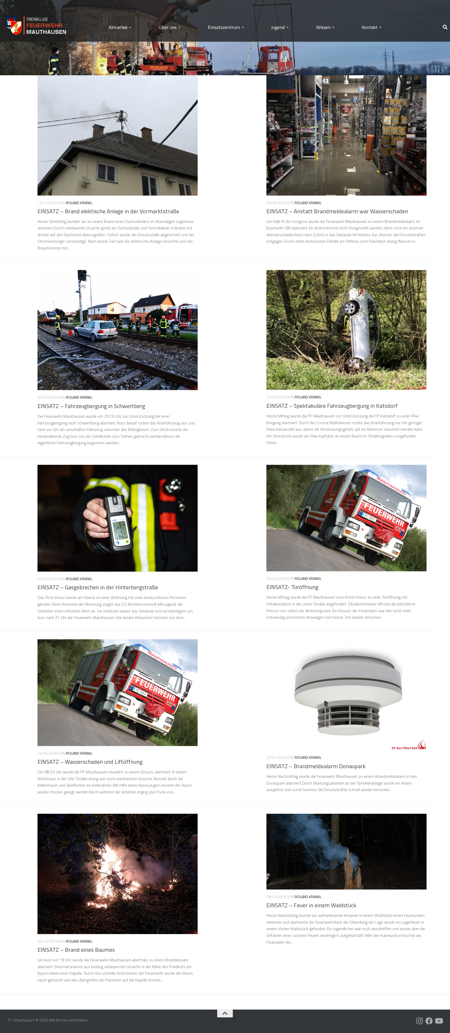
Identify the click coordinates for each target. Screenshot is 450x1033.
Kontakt (370, 27)
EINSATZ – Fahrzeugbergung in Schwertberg (91, 406)
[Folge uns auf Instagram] (419, 1021)
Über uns (168, 27)
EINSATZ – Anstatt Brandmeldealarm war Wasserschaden (337, 211)
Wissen (323, 27)
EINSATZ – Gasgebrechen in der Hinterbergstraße (98, 587)
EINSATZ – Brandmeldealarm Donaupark (316, 766)
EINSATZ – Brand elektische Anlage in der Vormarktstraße (108, 211)
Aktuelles (118, 27)
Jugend (278, 27)
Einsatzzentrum (224, 27)
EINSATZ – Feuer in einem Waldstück (311, 905)
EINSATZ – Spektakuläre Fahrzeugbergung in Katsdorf (332, 405)
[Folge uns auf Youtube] (438, 1021)
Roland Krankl (79, 202)
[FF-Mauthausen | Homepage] (36, 23)
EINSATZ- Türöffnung (292, 587)
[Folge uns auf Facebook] (429, 1021)
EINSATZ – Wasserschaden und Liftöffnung (90, 761)
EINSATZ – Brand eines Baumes (76, 949)
